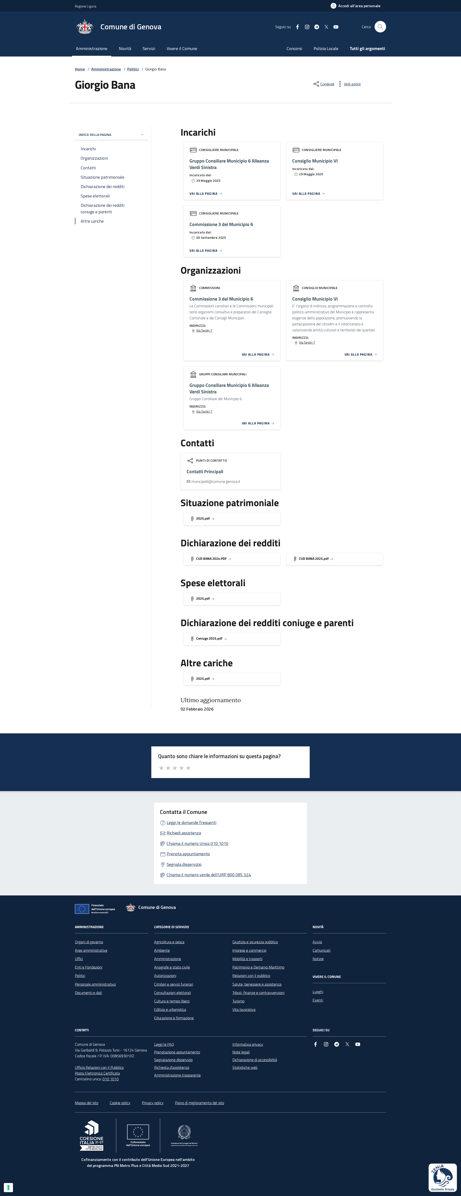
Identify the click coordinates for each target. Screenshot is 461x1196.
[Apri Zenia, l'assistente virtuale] (442, 1177)
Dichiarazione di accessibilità (254, 1060)
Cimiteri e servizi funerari (173, 984)
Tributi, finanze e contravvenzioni (258, 992)
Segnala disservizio (184, 864)
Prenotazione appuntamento (177, 1052)
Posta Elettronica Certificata (97, 1073)
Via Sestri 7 (204, 330)
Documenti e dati (88, 992)
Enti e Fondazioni (88, 967)
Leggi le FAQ (164, 1044)
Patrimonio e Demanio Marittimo (258, 967)
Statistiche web (244, 1067)
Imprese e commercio (249, 950)
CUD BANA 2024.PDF (211, 558)
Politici (133, 69)
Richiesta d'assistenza (171, 1067)
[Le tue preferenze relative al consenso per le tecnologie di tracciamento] (8, 1187)
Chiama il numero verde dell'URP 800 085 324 (209, 874)
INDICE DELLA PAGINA (95, 134)
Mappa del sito (86, 1103)
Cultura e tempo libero (171, 1001)
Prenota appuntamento (188, 853)
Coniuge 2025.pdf (209, 638)
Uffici (79, 959)
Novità (125, 48)
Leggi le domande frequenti (191, 822)
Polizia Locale (326, 48)
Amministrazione (91, 48)
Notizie (318, 959)
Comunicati (321, 950)
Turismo (238, 1001)
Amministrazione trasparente (177, 1075)
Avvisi (317, 942)
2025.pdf (203, 518)
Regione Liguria (85, 6)
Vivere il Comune (182, 48)
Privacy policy (153, 1103)
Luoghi (318, 992)
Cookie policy (120, 1103)
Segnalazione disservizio (173, 1060)
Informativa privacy (247, 1044)
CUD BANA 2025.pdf (314, 558)
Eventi (318, 1000)
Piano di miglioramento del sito (199, 1103)
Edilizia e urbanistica (170, 1009)
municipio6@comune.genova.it (215, 481)
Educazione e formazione (174, 1018)
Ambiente (162, 950)
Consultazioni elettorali (172, 992)
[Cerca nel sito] (380, 26)
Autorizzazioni (165, 975)
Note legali (241, 1052)
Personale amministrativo (95, 984)
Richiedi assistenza (184, 833)
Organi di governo (89, 942)
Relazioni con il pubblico (251, 975)
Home (80, 69)
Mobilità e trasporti (247, 959)
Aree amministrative (91, 950)
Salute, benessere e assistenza (256, 984)
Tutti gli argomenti (367, 48)
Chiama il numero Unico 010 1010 (197, 843)
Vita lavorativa (243, 1009)
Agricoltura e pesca (169, 942)
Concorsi (294, 48)
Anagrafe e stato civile (172, 967)
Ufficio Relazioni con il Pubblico (99, 1067)
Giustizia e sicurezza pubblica (255, 942)
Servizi (149, 48)
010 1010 (111, 1079)
